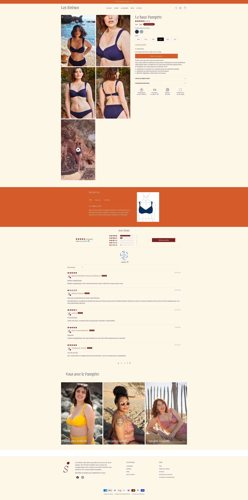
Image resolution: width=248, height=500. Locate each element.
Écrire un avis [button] (164, 240)
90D (139, 39)
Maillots (129, 469)
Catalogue (129, 466)
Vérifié (123, 262)
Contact (161, 471)
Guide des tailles (140, 44)
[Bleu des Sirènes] (137, 31)
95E (160, 39)
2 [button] (121, 363)
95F (176, 39)
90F (169, 39)
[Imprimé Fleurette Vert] (141, 31)
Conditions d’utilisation (138, 494)
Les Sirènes (110, 494)
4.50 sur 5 (89, 239)
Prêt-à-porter (130, 474)
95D (147, 39)
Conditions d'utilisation (167, 477)
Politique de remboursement (122, 494)
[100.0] (124, 255)
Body (128, 471)
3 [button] (124, 363)
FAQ (160, 466)
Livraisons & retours (165, 474)
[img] (72, 273)
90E (154, 39)
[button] (176, 8)
